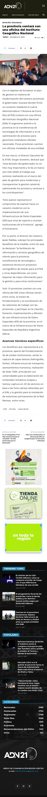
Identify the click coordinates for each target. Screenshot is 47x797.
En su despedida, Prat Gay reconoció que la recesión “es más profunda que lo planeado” (11, 439)
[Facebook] (17, 786)
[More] (31, 48)
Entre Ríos (6, 22)
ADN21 (5, 37)
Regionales (17, 22)
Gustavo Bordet (23, 409)
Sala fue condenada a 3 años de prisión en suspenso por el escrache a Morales (34, 438)
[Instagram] (23, 786)
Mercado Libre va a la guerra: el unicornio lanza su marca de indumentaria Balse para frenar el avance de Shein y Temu (31, 667)
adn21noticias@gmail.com (26, 771)
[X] (29, 786)
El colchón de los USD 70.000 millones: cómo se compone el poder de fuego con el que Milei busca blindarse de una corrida (29, 580)
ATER (5, 409)
